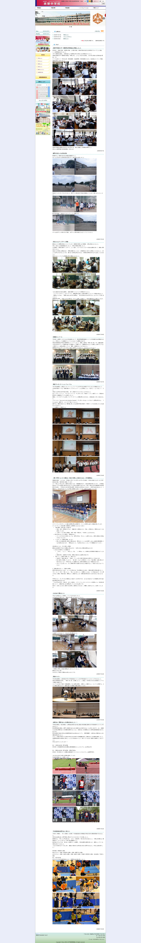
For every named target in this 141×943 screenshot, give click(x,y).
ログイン (38, 933)
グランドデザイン (67, 36)
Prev (37, 18)
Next (104, 18)
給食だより (66, 38)
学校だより (66, 34)
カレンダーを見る (43, 100)
